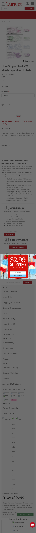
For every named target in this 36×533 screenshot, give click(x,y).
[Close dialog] (34, 255)
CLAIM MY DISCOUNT (18, 275)
